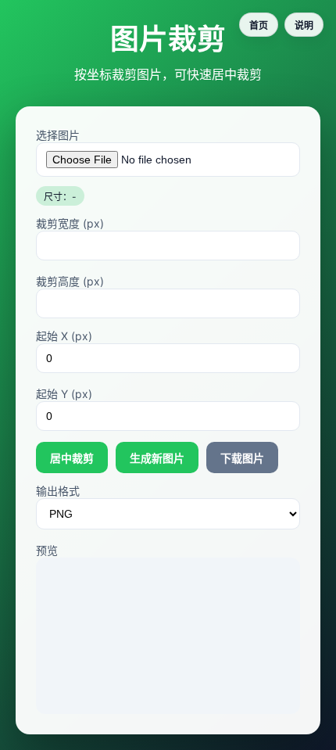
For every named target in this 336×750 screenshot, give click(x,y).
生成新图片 (157, 458)
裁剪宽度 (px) (70, 223)
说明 (304, 25)
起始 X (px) (64, 336)
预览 (47, 550)
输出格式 (58, 490)
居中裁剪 (72, 458)
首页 (258, 25)
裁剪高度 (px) (70, 281)
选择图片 (58, 135)
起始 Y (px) (64, 393)
